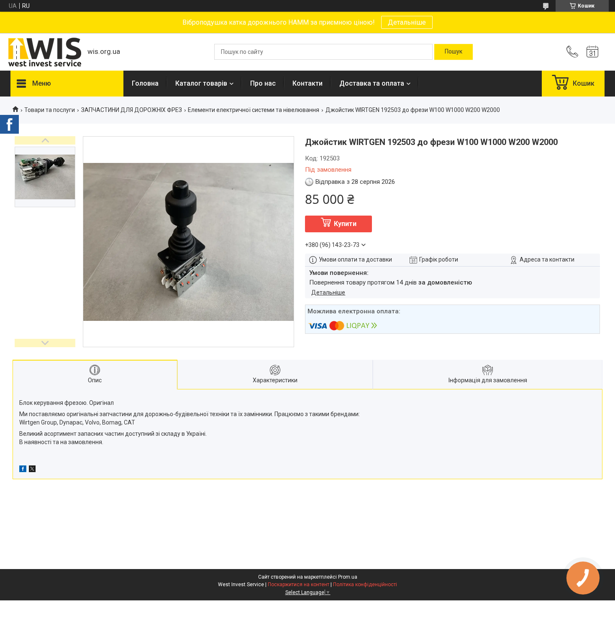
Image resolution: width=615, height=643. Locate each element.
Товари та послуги (49, 110)
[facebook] (22, 470)
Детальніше (407, 22)
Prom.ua (347, 577)
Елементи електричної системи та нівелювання (253, 110)
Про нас (263, 83)
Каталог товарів (201, 83)
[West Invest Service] (44, 52)
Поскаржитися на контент (298, 584)
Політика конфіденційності (365, 584)
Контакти (307, 83)
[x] (32, 470)
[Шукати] (453, 52)
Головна (145, 83)
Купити (345, 224)
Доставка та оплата (371, 83)
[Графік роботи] (592, 51)
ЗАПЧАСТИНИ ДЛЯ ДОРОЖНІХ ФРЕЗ (131, 110)
